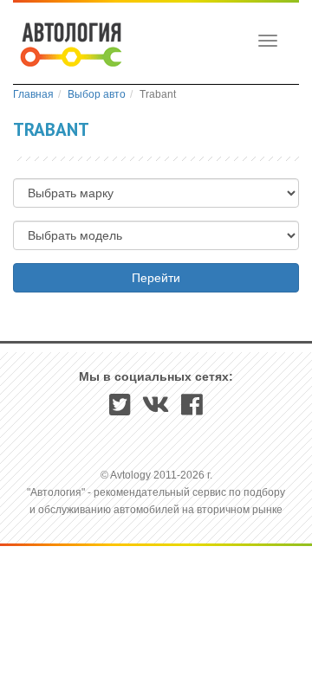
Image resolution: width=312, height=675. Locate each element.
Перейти (156, 278)
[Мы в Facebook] (192, 410)
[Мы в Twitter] (120, 410)
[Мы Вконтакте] (156, 410)
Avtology (70, 46)
